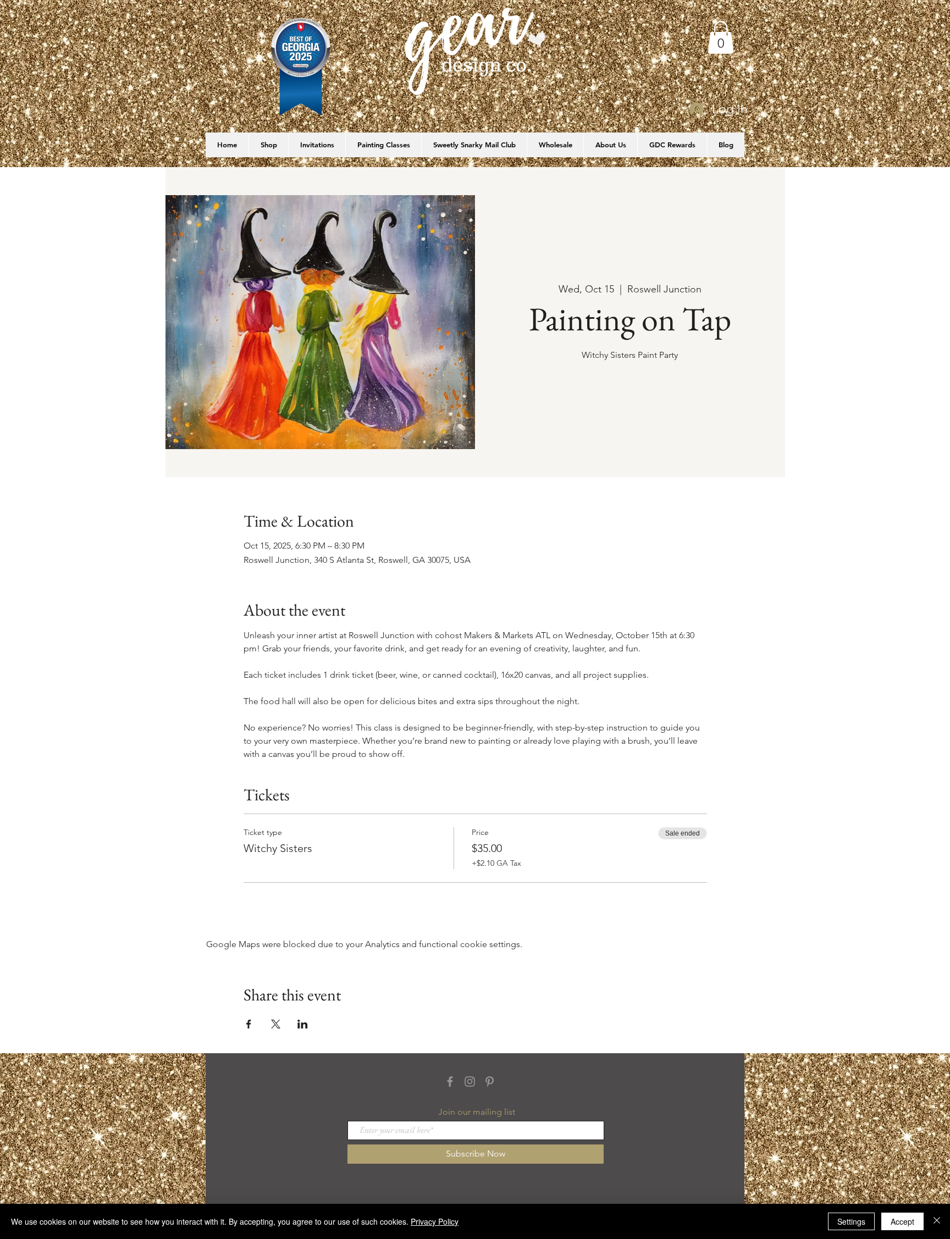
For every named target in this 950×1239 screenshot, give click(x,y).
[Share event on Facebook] (249, 1024)
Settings (851, 1221)
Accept (902, 1221)
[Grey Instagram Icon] (470, 1081)
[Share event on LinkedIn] (302, 1024)
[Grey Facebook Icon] (450, 1081)
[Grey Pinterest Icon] (489, 1081)
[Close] (936, 1221)
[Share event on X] (275, 1024)
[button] (720, 37)
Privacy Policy (435, 1221)
